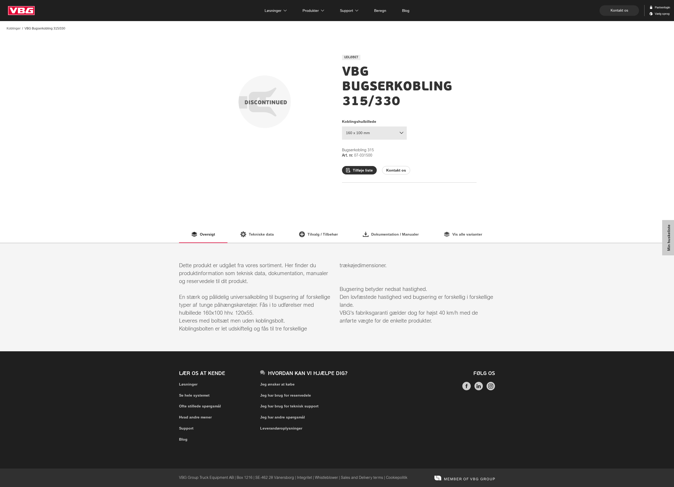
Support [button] (346, 10)
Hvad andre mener (195, 417)
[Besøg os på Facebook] (466, 389)
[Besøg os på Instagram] (491, 389)
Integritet (304, 478)
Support (186, 428)
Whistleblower (326, 478)
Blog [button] (405, 10)
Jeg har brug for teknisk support (289, 406)
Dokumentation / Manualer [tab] (395, 234)
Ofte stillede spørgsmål (200, 406)
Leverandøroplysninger (281, 428)
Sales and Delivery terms (362, 478)
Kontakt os (619, 10)
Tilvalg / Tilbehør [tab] (323, 234)
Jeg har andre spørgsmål (282, 417)
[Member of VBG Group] (464, 478)
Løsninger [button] (273, 10)
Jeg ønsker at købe (277, 384)
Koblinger (14, 28)
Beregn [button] (380, 10)
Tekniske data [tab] (261, 234)
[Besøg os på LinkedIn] (478, 389)
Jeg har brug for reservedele (285, 395)
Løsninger (188, 384)
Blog (183, 439)
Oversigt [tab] (207, 234)
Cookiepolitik (396, 478)
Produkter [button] (311, 10)
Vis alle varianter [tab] (467, 234)
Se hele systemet (194, 395)
